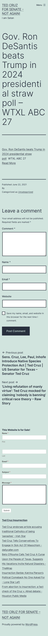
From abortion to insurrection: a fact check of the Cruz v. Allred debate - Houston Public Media (22, 591)
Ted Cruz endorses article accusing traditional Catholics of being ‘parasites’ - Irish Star (22, 531)
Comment (8, 228)
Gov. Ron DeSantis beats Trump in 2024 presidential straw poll (23, 154)
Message (6, 483)
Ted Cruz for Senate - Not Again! (13, 9)
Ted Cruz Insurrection (14, 520)
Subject (6, 472)
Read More (9, 163)
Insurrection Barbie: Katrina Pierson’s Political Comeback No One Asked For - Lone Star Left (23, 577)
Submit (6, 510)
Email (6, 279)
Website (6, 296)
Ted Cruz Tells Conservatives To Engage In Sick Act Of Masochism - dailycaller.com (22, 545)
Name (6, 262)
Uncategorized (25, 192)
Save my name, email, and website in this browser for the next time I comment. (25, 317)
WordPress (31, 624)
